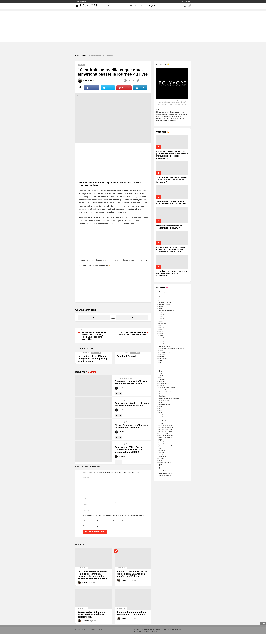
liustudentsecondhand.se (166, 387)
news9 (160, 417)
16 (159, 296)
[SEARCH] (185, 6)
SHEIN (160, 460)
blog (159, 325)
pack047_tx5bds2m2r (165, 433)
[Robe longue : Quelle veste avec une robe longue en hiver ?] (93, 407)
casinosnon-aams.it (164, 346)
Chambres (161, 354)
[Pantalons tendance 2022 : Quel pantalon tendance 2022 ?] (93, 385)
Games (160, 373)
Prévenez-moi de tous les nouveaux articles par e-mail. (101, 527)
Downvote (132, 317)
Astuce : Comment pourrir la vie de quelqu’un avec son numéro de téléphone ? (132, 573)
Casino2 (161, 340)
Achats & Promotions (165, 302)
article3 (160, 317)
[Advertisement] (133, 26)
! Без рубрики (163, 292)
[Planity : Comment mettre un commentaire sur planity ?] (133, 599)
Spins (160, 467)
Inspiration (153, 6)
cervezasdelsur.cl (164, 352)
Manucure (161, 394)
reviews (160, 454)
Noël (159, 419)
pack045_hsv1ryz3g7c (165, 425)
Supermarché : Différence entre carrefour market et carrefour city (91, 614)
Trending (190, 6)
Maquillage (162, 396)
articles (160, 321)
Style (160, 469)
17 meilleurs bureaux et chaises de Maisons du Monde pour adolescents (171, 273)
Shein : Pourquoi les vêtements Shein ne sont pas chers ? (131, 426)
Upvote (94, 317)
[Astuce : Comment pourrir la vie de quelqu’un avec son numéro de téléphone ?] (133, 558)
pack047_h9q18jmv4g (165, 431)
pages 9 (161, 442)
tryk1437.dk (162, 471)
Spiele (160, 465)
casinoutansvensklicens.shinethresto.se (171, 348)
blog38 (160, 331)
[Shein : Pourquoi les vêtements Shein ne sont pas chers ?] (93, 429)
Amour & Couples (164, 304)
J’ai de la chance (80, 1)
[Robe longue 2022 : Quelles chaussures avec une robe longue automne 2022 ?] (93, 451)
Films (160, 371)
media (160, 402)
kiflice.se (161, 385)
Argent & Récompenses (166, 310)
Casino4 (161, 344)
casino (160, 333)
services (161, 458)
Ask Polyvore (162, 323)
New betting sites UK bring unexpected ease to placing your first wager (92, 358)
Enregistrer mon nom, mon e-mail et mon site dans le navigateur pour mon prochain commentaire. (114, 515)
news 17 (161, 412)
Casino (160, 335)
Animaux (144, 6)
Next (265, 10)
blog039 (161, 327)
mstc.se (161, 408)
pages (160, 440)
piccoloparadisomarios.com (167, 446)
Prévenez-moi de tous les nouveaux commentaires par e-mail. (103, 521)
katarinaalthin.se (163, 383)
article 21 (161, 315)
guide (160, 377)
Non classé (96, 352)
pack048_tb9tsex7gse (165, 435)
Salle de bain (162, 456)
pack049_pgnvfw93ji (165, 437)
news (160, 410)
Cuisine (160, 360)
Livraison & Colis (163, 390)
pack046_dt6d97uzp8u (166, 427)
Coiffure (161, 356)
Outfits (92, 372)
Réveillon (161, 452)
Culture (160, 363)
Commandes (162, 358)
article (160, 313)
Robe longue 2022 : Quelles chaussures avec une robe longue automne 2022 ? (129, 449)
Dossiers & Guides (164, 365)
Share (78, 95)
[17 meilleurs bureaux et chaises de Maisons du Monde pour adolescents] (172, 262)
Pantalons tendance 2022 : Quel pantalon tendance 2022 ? (131, 382)
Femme (110, 6)
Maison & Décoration (130, 6)
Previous (1, 10)
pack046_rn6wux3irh (165, 429)
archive (160, 308)
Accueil (103, 6)
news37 (161, 415)
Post (159, 448)
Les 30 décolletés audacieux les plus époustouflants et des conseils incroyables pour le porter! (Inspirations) (93, 575)
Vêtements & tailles (164, 475)
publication (162, 450)
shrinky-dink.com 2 (164, 462)
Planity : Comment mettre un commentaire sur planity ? (132, 613)
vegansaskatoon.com (165, 473)
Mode (118, 6)
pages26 (161, 444)
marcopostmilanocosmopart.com (169, 398)
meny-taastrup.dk (164, 404)
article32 (161, 319)
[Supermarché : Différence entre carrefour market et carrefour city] (93, 599)
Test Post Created (126, 356)
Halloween (161, 379)
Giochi (160, 375)
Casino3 (161, 342)
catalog (160, 350)
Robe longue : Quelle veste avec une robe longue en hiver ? (132, 404)
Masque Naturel (163, 400)
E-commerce (162, 367)
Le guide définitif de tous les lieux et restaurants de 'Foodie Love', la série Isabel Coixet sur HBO (171, 249)
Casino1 (161, 338)
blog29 (160, 329)
